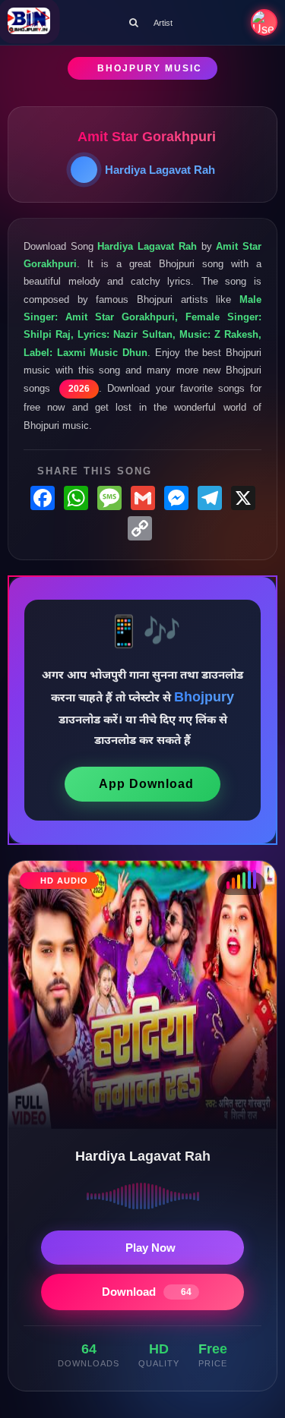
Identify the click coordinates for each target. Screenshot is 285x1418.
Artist (163, 22)
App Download (146, 783)
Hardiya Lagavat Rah (160, 169)
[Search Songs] (133, 22)
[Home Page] (29, 22)
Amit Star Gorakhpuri (147, 136)
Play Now (150, 1247)
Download (147, 1291)
